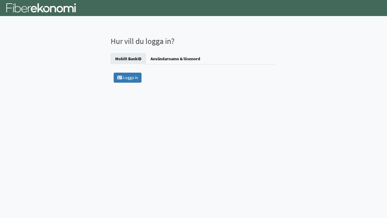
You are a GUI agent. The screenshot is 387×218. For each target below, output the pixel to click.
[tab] (128, 58)
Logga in (130, 77)
